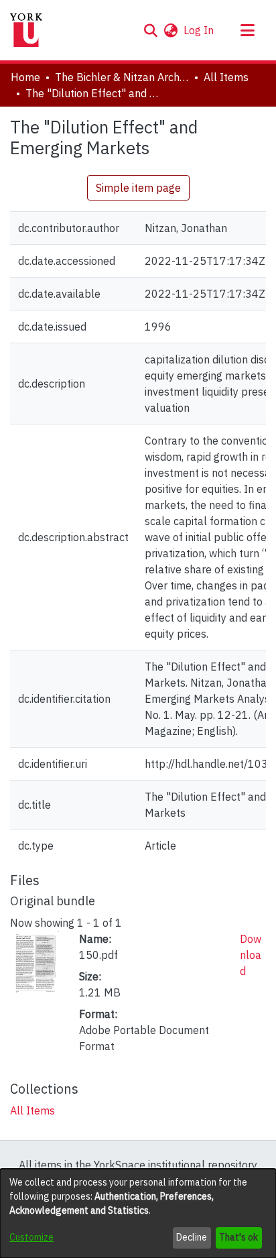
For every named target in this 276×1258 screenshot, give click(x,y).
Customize (31, 1237)
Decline (191, 1237)
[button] (150, 30)
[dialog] (138, 1213)
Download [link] (250, 955)
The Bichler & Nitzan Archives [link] (122, 77)
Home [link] (25, 77)
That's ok (238, 1237)
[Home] (26, 30)
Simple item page (138, 187)
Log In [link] (199, 30)
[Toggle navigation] (247, 30)
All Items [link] (226, 77)
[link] (32, 1110)
